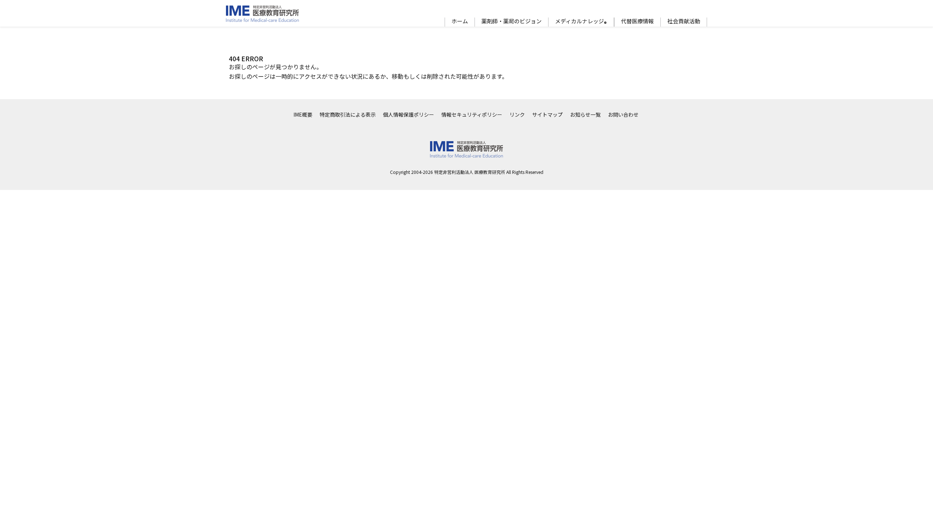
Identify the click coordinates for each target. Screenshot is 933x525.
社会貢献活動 (683, 21)
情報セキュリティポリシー (471, 114)
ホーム (460, 21)
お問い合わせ (623, 114)
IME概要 (302, 114)
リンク (517, 114)
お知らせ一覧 (585, 114)
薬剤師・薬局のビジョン (511, 21)
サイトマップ (547, 114)
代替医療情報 (637, 21)
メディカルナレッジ (581, 22)
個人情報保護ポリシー (408, 114)
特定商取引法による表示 (348, 114)
